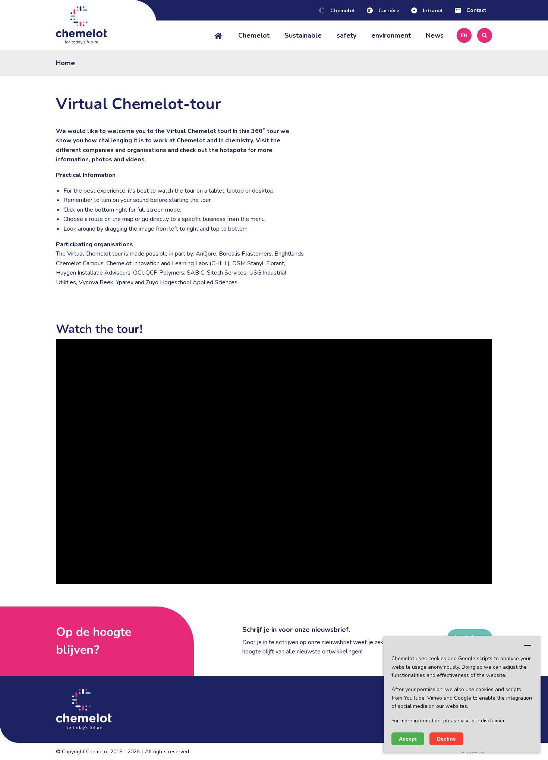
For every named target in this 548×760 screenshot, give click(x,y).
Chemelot (254, 35)
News (435, 35)
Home (65, 62)
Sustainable (303, 35)
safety (346, 35)
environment (391, 35)
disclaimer (493, 720)
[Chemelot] (106, 25)
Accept (408, 739)
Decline (446, 739)
